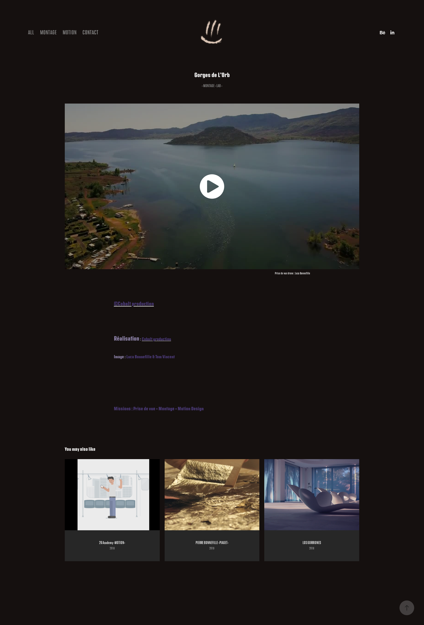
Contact (90, 32)
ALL (31, 32)
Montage (48, 32)
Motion (70, 32)
